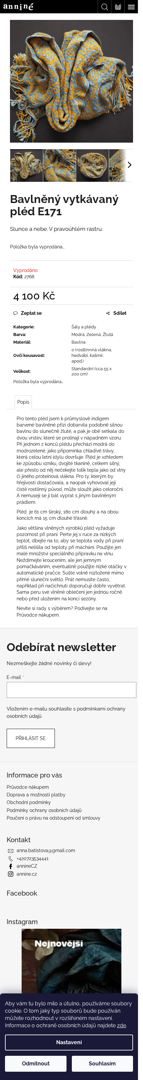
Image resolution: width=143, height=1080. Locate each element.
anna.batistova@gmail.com (46, 850)
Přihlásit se (31, 738)
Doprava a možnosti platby (36, 794)
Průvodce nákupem (38, 615)
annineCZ (27, 866)
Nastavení (69, 1042)
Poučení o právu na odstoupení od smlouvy (53, 818)
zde (121, 1025)
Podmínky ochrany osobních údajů (44, 810)
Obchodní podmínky (29, 802)
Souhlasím (102, 1063)
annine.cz (27, 874)
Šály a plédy (84, 326)
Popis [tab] (23, 402)
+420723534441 (33, 858)
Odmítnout (36, 1063)
